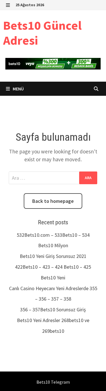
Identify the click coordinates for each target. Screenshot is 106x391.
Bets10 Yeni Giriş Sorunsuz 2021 (53, 256)
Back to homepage (53, 201)
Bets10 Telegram (53, 382)
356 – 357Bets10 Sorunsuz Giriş (53, 309)
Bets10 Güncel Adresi (42, 33)
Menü (18, 89)
